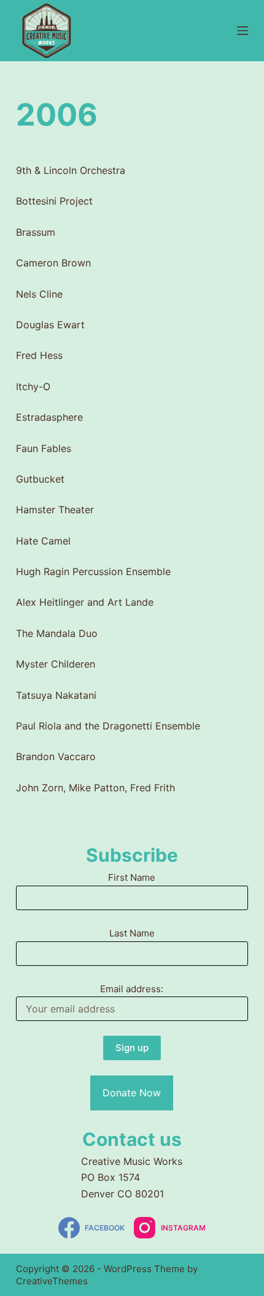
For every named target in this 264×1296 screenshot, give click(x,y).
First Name (131, 877)
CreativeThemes (52, 1281)
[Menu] (242, 30)
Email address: (131, 989)
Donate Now (132, 1093)
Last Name (132, 933)
